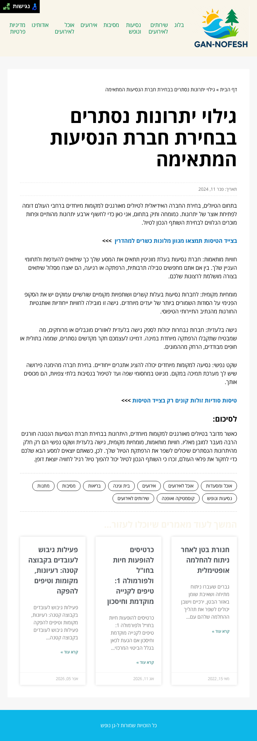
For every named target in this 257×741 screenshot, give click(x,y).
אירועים (89, 25)
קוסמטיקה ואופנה (178, 498)
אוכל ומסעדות (219, 485)
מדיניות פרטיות (17, 28)
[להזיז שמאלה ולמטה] (5, 8)
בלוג (179, 25)
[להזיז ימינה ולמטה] (8, 8)
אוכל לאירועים (64, 28)
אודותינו (40, 25)
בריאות (94, 485)
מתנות (43, 485)
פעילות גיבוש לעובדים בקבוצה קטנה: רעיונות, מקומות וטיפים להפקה (53, 570)
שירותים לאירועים (158, 28)
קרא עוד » (220, 631)
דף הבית (228, 89)
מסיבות (111, 25)
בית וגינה (121, 485)
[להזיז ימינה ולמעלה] (8, 5)
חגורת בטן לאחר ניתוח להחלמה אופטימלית (205, 560)
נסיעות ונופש (133, 28)
